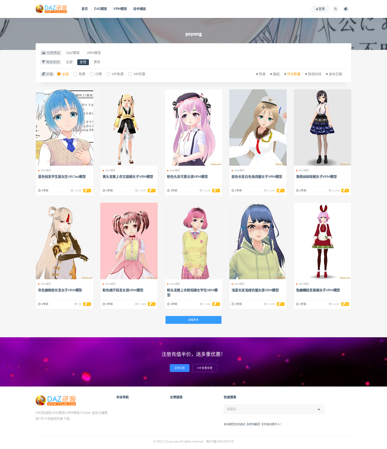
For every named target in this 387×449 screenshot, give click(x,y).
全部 (69, 62)
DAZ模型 (100, 9)
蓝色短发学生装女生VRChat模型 (62, 176)
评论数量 (294, 74)
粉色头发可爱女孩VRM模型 (187, 176)
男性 (97, 62)
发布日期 (335, 74)
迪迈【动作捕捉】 (250, 424)
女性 (83, 62)
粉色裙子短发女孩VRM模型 (123, 290)
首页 (85, 9)
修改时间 (314, 74)
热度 (262, 74)
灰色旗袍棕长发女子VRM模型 (60, 290)
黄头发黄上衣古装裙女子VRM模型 (128, 176)
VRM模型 (120, 9)
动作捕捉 (139, 9)
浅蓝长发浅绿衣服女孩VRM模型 (255, 290)
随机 (276, 74)
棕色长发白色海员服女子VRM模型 (257, 176)
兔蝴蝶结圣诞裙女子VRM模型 (318, 290)
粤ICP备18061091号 (220, 441)
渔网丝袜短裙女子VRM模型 (316, 176)
